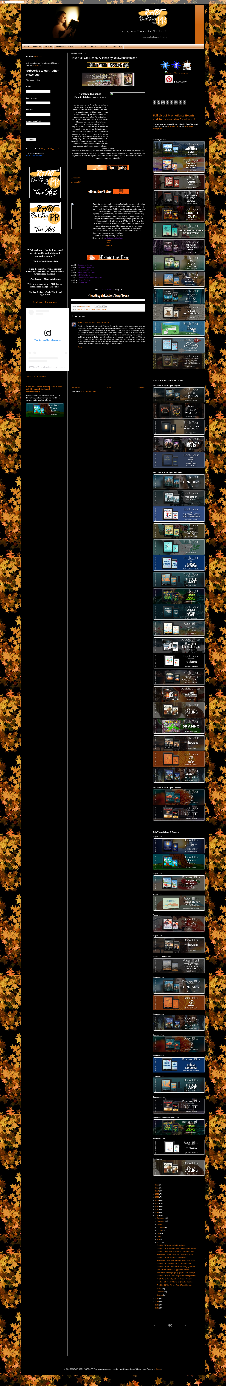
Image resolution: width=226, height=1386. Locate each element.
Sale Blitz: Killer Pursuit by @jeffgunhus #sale (173, 1270)
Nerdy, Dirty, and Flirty (86, 272)
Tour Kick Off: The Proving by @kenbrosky (172, 1257)
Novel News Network (86, 270)
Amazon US (76, 182)
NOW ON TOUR (89, 309)
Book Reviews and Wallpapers (90, 278)
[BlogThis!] (98, 306)
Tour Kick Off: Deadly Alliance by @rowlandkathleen (175, 1282)
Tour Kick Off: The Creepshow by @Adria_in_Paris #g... (176, 1267)
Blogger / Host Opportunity (50, 149)
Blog (108, 243)
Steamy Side (84, 275)
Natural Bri (83, 283)
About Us (37, 46)
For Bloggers (116, 46)
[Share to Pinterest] (105, 306)
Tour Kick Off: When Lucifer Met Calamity (171, 1245)
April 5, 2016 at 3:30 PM (100, 323)
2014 (157, 1302)
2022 (157, 1197)
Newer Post (76, 388)
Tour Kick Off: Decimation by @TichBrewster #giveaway (176, 1248)
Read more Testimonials (45, 302)
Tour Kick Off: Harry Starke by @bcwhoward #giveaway (176, 1276)
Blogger (158, 1369)
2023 (157, 1194)
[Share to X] (101, 306)
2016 (157, 1215)
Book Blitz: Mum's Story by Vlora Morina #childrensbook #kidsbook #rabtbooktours (44, 389)
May (158, 1239)
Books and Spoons (85, 265)
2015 (157, 1299)
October (160, 1224)
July (158, 1233)
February (160, 1292)
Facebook (108, 245)
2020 (157, 1203)
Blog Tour (80, 309)
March (159, 1289)
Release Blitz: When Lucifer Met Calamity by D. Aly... (175, 1254)
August (159, 1230)
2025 (157, 1188)
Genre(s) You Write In (33, 121)
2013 (157, 1305)
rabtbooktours (51, 367)
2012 (157, 1308)
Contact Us (81, 46)
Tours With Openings (98, 46)
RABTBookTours (35, 367)
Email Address (32, 98)
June (159, 1236)
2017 (157, 1212)
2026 (157, 1185)
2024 (157, 1191)
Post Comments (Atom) (89, 391)
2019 (157, 1206)
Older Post (140, 388)
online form (38, 57)
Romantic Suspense (102, 309)
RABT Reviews (108, 290)
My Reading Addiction (86, 267)
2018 (157, 1209)
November (161, 1221)
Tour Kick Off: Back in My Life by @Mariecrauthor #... (175, 1264)
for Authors (36, 65)
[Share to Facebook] (103, 306)
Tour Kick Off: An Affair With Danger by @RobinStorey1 (176, 1251)
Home (26, 46)
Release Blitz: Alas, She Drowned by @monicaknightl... (176, 1260)
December (161, 1218)
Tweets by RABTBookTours (36, 376)
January (160, 1295)
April (159, 1243)
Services (48, 46)
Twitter (108, 240)
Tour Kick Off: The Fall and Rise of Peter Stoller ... (174, 1285)
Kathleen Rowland (84, 323)
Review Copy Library (64, 46)
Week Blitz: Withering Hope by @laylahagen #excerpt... (176, 1273)
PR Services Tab (172, 126)
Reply (80, 347)
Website (29, 110)
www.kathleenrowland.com (113, 238)
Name (29, 86)
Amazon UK (76, 178)
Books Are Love (85, 280)
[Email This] (96, 306)
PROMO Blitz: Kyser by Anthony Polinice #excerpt (174, 1279)
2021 (157, 1200)
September (161, 1227)
